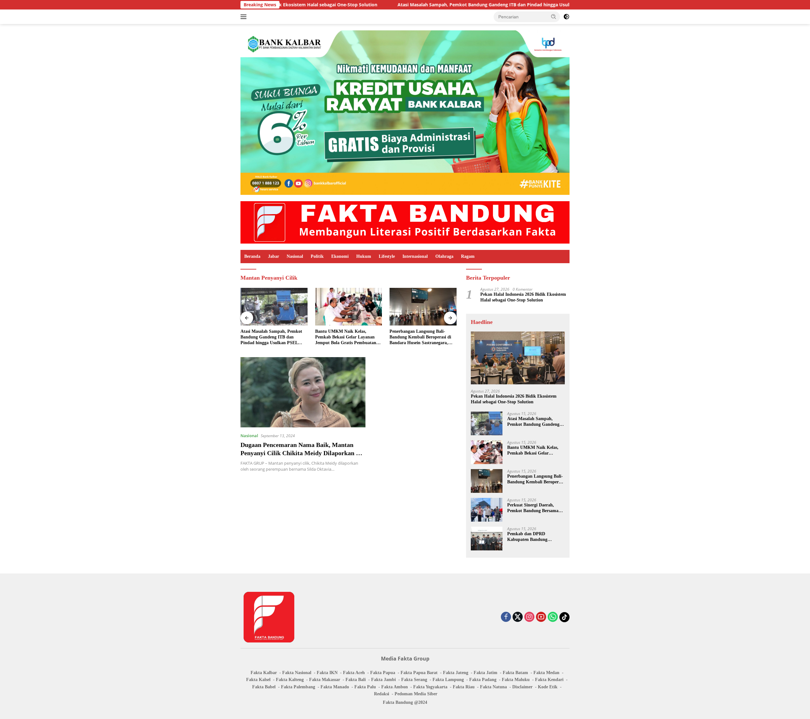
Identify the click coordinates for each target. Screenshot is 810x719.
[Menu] (244, 16)
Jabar (273, 256)
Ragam (468, 256)
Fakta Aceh (354, 672)
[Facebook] (506, 617)
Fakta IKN (327, 672)
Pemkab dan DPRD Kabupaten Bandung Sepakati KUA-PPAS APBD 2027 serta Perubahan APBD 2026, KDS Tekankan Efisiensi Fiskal (534, 536)
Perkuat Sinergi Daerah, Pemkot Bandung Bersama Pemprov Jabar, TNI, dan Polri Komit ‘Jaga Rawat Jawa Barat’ (532, 508)
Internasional (415, 256)
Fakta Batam (515, 672)
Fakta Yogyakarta (430, 687)
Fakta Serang (414, 679)
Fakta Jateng (455, 672)
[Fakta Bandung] (405, 222)
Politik (317, 256)
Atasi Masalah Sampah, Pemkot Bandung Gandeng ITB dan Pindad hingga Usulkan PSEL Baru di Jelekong (462, 5)
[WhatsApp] (553, 617)
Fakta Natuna (493, 687)
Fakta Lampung (448, 679)
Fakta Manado (335, 687)
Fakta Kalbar (264, 672)
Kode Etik (548, 687)
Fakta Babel (264, 687)
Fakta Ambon (394, 687)
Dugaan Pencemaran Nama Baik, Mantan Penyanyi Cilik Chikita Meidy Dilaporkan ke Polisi (301, 453)
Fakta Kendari (549, 679)
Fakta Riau (464, 687)
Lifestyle (387, 256)
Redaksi (381, 693)
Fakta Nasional (296, 672)
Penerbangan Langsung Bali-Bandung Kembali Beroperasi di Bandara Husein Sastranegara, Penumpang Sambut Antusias (420, 337)
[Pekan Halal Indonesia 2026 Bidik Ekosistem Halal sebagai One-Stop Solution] (518, 358)
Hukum (363, 256)
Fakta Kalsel (258, 679)
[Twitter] (518, 617)
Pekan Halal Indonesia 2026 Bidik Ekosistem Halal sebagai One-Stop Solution (523, 297)
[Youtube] (541, 617)
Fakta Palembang (298, 687)
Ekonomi (340, 256)
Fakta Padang (482, 679)
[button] (553, 16)
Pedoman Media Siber (416, 693)
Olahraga (444, 256)
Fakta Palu (365, 687)
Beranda (252, 256)
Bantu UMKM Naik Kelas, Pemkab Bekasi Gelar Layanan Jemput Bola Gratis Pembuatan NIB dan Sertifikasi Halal (345, 337)
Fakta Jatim (485, 672)
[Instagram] (529, 617)
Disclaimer (522, 687)
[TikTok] (564, 617)
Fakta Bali (356, 679)
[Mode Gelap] (566, 16)
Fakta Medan (546, 672)
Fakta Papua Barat (419, 672)
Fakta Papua (382, 672)
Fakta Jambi (383, 679)
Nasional (295, 256)
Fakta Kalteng (290, 679)
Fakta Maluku (516, 679)
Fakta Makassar (324, 679)
